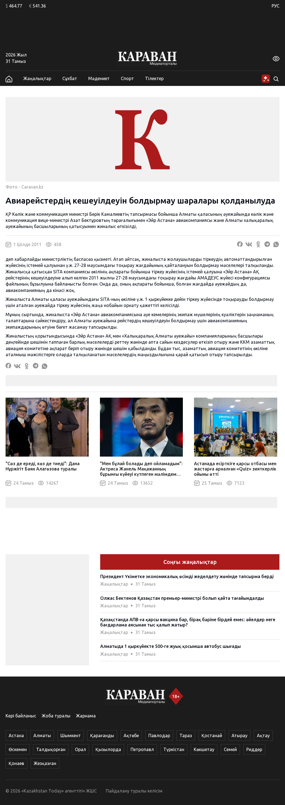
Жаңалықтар (37, 78)
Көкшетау (204, 749)
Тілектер (154, 78)
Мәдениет (99, 78)
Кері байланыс (21, 715)
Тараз (186, 735)
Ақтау (263, 735)
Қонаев (16, 763)
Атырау (239, 735)
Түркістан (173, 749)
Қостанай (212, 735)
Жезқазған (45, 763)
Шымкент (70, 735)
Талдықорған (50, 749)
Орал (80, 749)
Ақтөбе (131, 735)
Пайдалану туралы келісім (134, 790)
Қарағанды (102, 735)
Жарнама (86, 715)
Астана (16, 735)
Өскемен (18, 749)
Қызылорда (108, 749)
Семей (230, 749)
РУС (275, 5)
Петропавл (142, 749)
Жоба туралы (56, 715)
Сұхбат (69, 78)
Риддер (254, 749)
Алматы (42, 735)
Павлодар (159, 735)
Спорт (127, 78)
